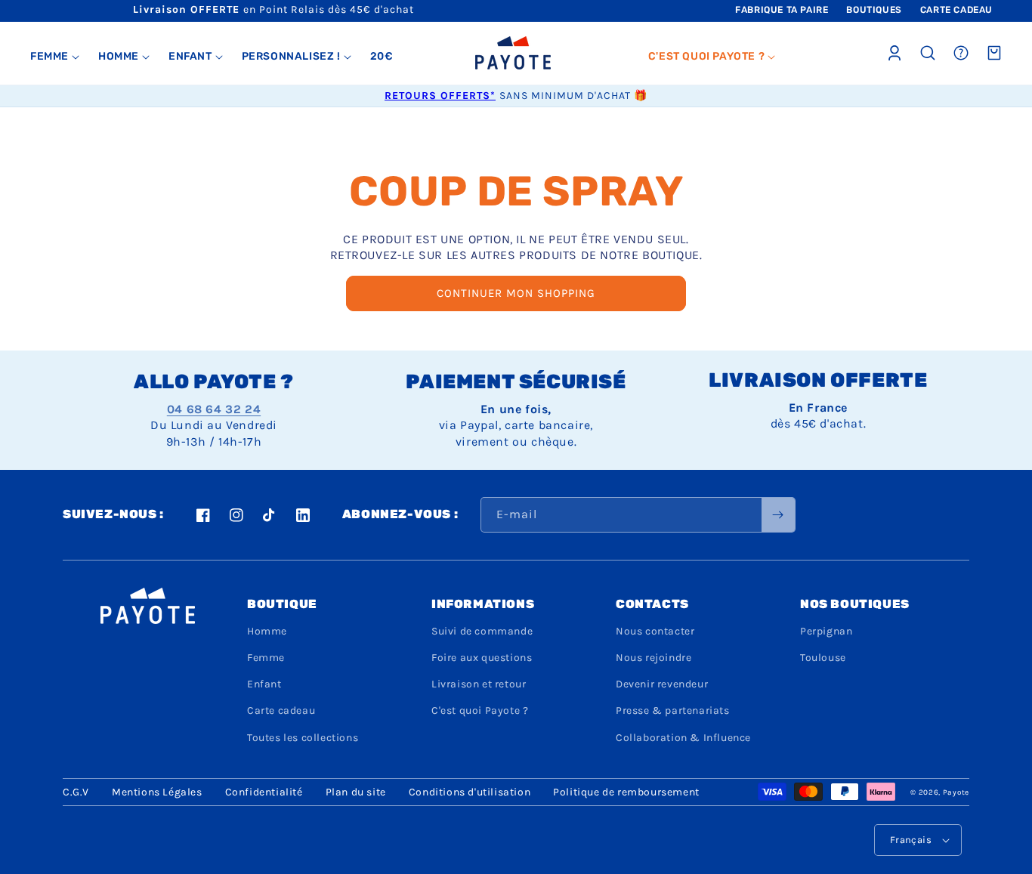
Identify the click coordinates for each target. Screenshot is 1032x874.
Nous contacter (655, 631)
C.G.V (76, 792)
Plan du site (356, 792)
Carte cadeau (281, 710)
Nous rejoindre (653, 657)
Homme (267, 631)
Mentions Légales (157, 792)
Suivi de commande (482, 631)
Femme (266, 657)
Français (911, 839)
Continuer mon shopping (516, 293)
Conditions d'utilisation (469, 792)
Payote (956, 792)
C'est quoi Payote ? (479, 710)
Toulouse (823, 657)
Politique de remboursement (626, 792)
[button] (55, 57)
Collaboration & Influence (683, 737)
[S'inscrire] (778, 515)
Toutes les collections (302, 737)
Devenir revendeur (662, 684)
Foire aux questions (481, 657)
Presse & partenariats (673, 710)
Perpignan (826, 631)
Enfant (264, 684)
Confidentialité (264, 792)
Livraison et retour (478, 684)
